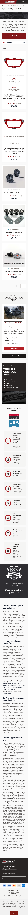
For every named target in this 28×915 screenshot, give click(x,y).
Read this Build (14, 348)
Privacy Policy (20, 896)
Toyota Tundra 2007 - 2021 (13, 322)
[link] (14, 103)
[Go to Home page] (10, 2)
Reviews (14, 913)
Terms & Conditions (9, 896)
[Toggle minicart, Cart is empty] (25, 2)
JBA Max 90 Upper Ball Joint (14, 271)
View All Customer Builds (14, 356)
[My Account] (23, 2)
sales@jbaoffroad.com (9, 869)
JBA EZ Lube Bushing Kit (14, 232)
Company (5, 879)
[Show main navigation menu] (3, 2)
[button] (14, 43)
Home (3, 5)
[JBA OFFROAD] (14, 861)
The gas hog (8, 327)
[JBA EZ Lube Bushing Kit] (14, 216)
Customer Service (8, 873)
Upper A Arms (7, 693)
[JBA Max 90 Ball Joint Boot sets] (14, 177)
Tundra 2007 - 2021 (18, 5)
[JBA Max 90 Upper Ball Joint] (14, 255)
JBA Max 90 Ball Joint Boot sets (14, 193)
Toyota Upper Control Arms (11, 683)
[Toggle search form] (21, 2)
